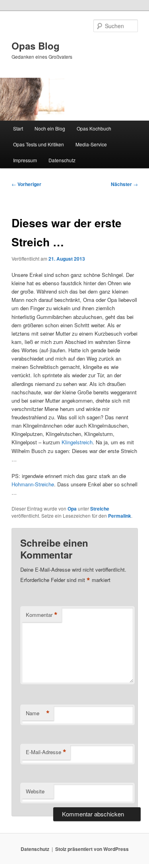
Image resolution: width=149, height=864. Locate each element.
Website (35, 791)
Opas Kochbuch (94, 128)
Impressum (25, 160)
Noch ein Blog (50, 128)
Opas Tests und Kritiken (38, 144)
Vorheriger (26, 184)
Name (38, 713)
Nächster (124, 184)
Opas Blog (36, 45)
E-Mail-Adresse (46, 752)
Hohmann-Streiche (33, 484)
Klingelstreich (77, 442)
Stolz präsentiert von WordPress (92, 848)
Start (18, 128)
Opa (72, 508)
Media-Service (91, 144)
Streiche (99, 508)
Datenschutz (61, 160)
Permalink (119, 515)
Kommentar (42, 615)
